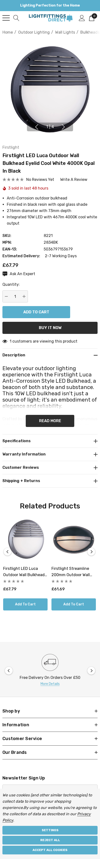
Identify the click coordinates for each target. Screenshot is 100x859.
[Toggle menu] (6, 18)
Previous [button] (37, 127)
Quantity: (11, 284)
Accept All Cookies (50, 850)
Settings (50, 830)
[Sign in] (82, 18)
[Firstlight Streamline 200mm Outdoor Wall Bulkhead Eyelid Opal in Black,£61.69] (73, 540)
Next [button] (63, 127)
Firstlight (10, 147)
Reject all (50, 840)
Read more (50, 420)
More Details (50, 684)
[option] (50, 670)
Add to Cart (25, 604)
